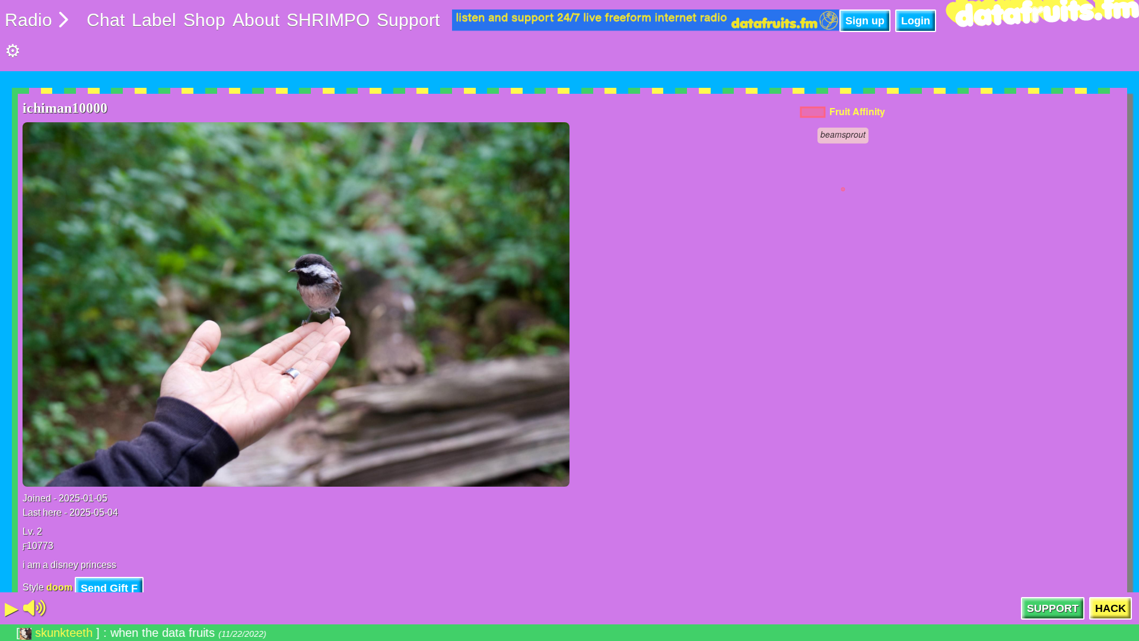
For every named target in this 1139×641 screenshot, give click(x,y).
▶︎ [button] (11, 608)
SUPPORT (1052, 608)
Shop (204, 20)
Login (915, 21)
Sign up (865, 21)
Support (408, 20)
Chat (106, 20)
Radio (28, 20)
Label (154, 20)
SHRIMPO (328, 20)
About (256, 20)
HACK (1110, 608)
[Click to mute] (34, 608)
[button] (34, 608)
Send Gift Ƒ (109, 588)
